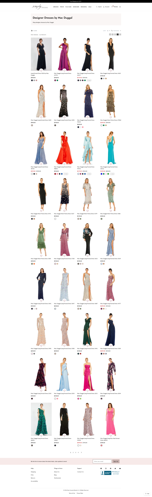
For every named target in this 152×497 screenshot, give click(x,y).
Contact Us (80, 472)
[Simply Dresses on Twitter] (115, 468)
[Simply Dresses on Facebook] (101, 468)
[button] (55, 6)
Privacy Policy (80, 493)
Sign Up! (116, 461)
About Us (56, 472)
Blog (55, 475)
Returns (33, 478)
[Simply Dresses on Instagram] (106, 468)
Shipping (33, 472)
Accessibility (34, 481)
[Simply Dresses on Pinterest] (110, 468)
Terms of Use (72, 493)
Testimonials (57, 478)
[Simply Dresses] (39, 6)
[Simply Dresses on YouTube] (120, 468)
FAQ (32, 475)
